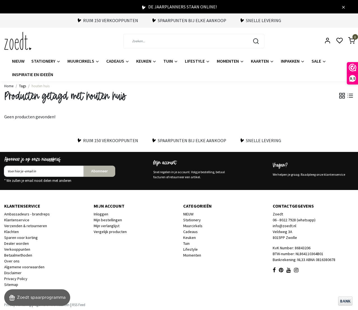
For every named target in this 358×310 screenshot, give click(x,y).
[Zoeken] (256, 41)
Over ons (12, 261)
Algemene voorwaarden (24, 266)
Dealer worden (16, 243)
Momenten (228, 61)
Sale (317, 61)
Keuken (144, 61)
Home (8, 86)
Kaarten (260, 61)
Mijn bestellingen (108, 219)
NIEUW (18, 61)
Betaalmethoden (18, 255)
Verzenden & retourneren (25, 225)
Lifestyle (195, 61)
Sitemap (11, 284)
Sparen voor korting (21, 237)
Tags (22, 86)
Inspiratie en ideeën (32, 74)
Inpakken (290, 61)
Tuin (168, 61)
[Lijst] (350, 95)
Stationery (43, 61)
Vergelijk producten (110, 231)
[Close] (343, 6)
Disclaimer (13, 272)
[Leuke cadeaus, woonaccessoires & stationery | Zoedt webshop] (17, 41)
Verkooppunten (17, 249)
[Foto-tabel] (342, 95)
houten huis (41, 86)
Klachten (11, 231)
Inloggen (101, 214)
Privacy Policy (15, 278)
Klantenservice (16, 219)
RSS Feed (78, 304)
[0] (348, 41)
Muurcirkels (81, 61)
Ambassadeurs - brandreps (27, 214)
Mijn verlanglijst (106, 225)
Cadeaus (115, 61)
